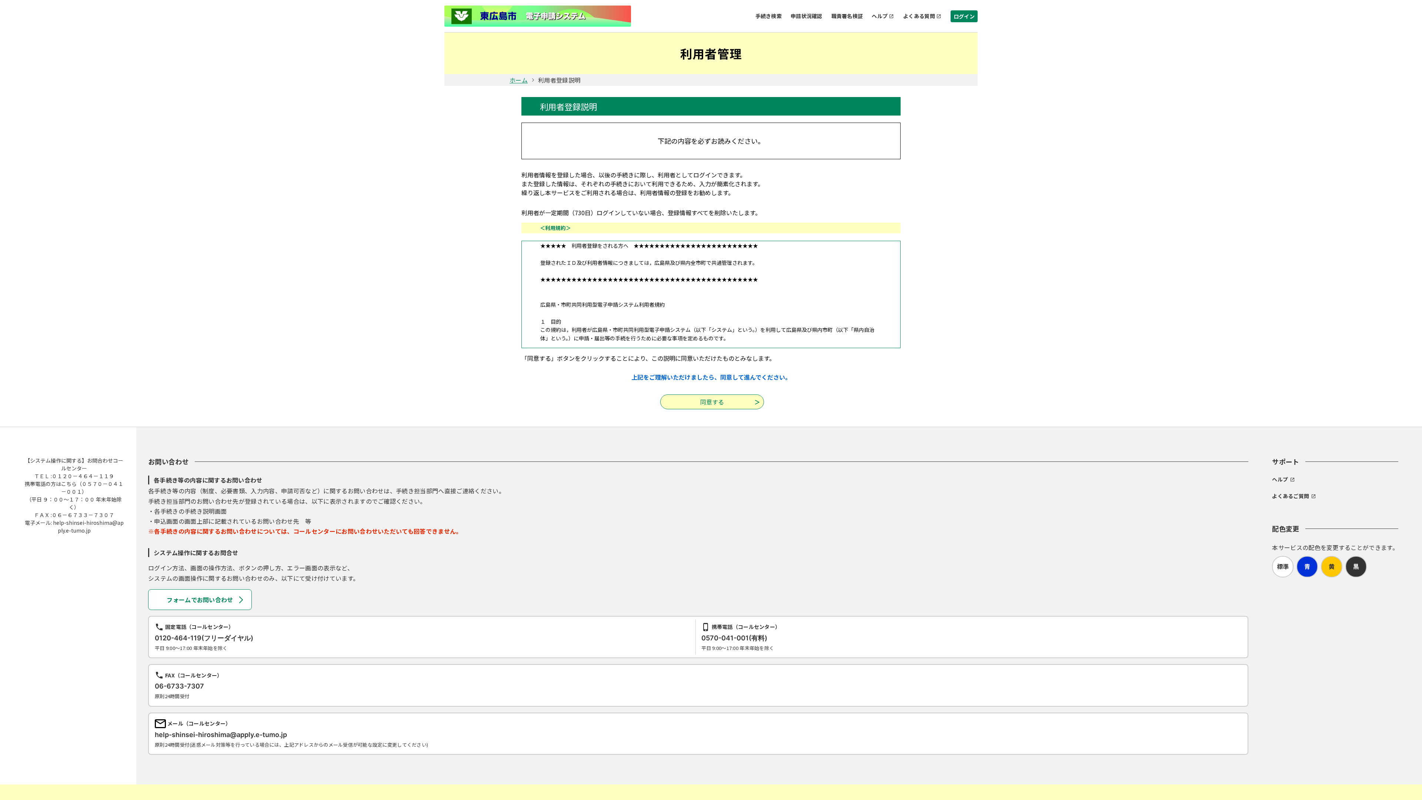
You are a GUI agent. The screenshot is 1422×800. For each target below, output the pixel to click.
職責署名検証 (847, 16)
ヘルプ (880, 16)
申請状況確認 (806, 16)
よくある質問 (919, 16)
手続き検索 (768, 16)
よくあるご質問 (1290, 496)
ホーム (519, 80)
